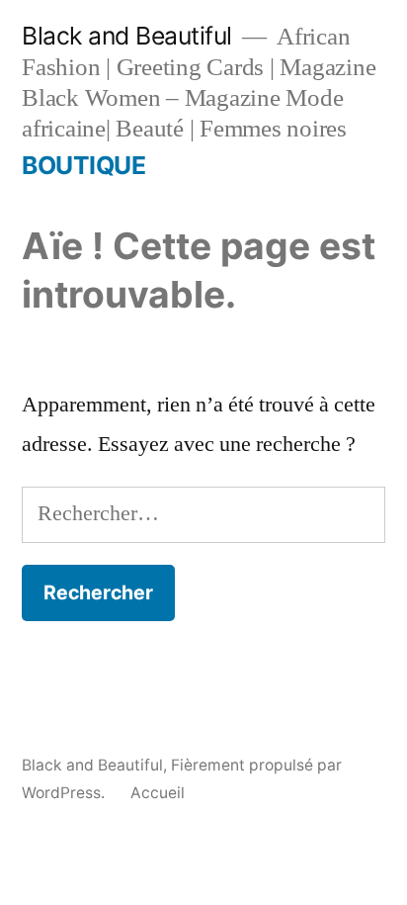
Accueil (157, 792)
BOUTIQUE (83, 165)
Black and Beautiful (127, 35)
